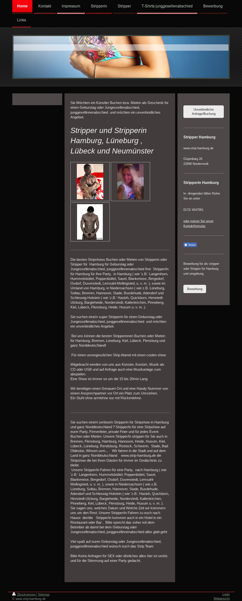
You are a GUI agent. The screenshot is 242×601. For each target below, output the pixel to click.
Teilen (191, 245)
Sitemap (43, 594)
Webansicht (222, 598)
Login (226, 594)
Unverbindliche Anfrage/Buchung (204, 112)
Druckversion (26, 594)
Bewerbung (194, 289)
